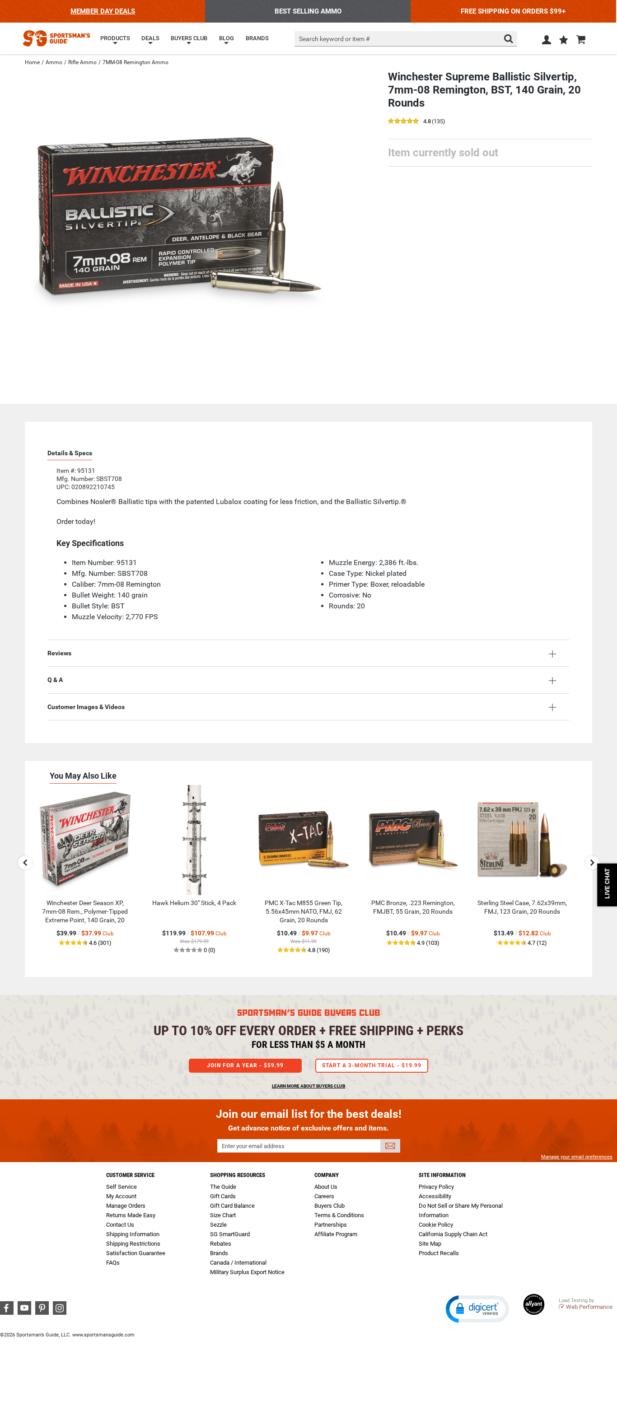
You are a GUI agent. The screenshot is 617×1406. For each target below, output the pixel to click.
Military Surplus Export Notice (247, 1272)
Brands (219, 1253)
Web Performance (589, 1306)
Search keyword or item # (334, 38)
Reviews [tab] (59, 653)
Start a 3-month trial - (371, 1065)
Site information (442, 1175)
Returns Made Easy (130, 1215)
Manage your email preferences (576, 1157)
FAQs (113, 1262)
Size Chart (223, 1215)
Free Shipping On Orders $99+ (513, 11)
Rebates (220, 1243)
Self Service (121, 1186)
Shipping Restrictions (133, 1243)
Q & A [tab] (55, 679)
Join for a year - (245, 1065)
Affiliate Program (335, 1234)
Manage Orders (125, 1205)
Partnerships (330, 1224)
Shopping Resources (237, 1175)
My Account (121, 1196)
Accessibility (435, 1196)
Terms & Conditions (339, 1215)
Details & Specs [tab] (69, 453)
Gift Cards (223, 1196)
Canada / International (238, 1262)
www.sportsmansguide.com (103, 1335)
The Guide (223, 1186)
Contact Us (120, 1224)
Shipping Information (132, 1234)
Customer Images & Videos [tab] (86, 706)
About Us (325, 1186)
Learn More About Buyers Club (308, 1086)
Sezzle (218, 1224)
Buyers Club (329, 1205)
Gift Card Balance (232, 1205)
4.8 (427, 121)
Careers (324, 1196)
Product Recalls (439, 1253)
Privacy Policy (436, 1186)
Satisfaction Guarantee (135, 1253)
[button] (563, 40)
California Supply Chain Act (453, 1234)
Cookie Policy (436, 1224)
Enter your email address (253, 1146)
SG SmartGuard (230, 1234)
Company (326, 1175)
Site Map (430, 1243)
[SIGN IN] (546, 41)
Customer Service (130, 1175)
